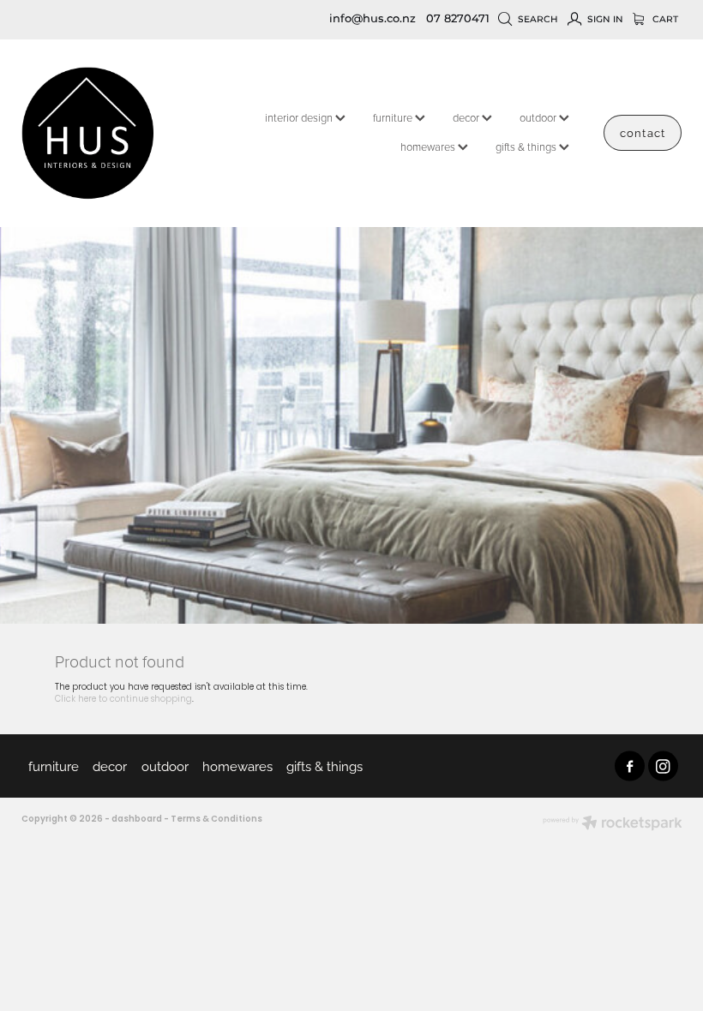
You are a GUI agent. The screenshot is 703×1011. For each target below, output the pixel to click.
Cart (664, 19)
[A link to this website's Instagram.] (663, 766)
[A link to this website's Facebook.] (630, 766)
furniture (394, 117)
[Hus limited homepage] (87, 133)
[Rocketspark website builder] (612, 825)
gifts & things (527, 146)
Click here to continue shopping (123, 699)
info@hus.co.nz (372, 19)
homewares (429, 146)
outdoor (539, 117)
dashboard (136, 819)
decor (467, 117)
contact (642, 132)
